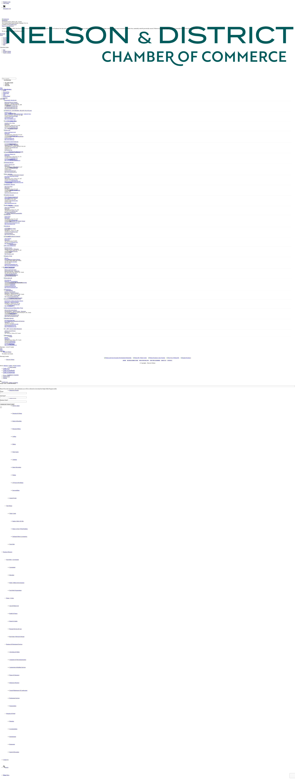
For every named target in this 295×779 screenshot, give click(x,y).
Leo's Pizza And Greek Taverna (11, 176)
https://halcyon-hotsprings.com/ (11, 316)
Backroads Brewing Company (11, 102)
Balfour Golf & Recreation (10, 269)
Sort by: (5, 89)
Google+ (5, 40)
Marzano (6, 258)
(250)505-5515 (14, 158)
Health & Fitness (16, 311)
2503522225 (12, 341)
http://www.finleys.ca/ (9, 139)
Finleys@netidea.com (9, 138)
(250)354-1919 (14, 168)
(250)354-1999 (14, 126)
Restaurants (5, 20)
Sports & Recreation (18, 114)
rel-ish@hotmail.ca (9, 233)
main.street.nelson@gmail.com (11, 192)
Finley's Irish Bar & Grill (10, 132)
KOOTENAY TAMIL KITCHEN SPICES (14, 301)
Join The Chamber (155, 360)
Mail (4, 44)
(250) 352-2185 (14, 324)
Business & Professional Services (14, 644)
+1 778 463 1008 (16, 295)
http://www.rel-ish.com (10, 234)
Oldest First (6, 93)
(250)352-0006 (14, 116)
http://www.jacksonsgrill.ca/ (11, 172)
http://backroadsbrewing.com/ (11, 108)
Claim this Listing (4, 47)
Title (4, 94)
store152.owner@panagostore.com (12, 222)
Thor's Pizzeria (8, 238)
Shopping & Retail (10, 713)
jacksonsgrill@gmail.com (10, 170)
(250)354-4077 (14, 251)
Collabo (10, 365)
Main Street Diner (8, 186)
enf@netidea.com (8, 150)
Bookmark (2, 33)
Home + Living (10, 598)
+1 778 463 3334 (16, 304)
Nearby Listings (7, 52)
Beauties (6, 337)
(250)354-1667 (14, 211)
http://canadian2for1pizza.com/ (11, 128)
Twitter (5, 39)
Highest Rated (6, 96)
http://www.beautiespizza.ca (11, 345)
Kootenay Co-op (8, 247)
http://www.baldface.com (10, 118)
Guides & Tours (27, 114)
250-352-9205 (14, 261)
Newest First (6, 92)
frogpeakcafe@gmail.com (10, 286)
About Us (163, 360)
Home (124, 360)
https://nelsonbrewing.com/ (10, 203)
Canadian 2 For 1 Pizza (10, 123)
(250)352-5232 (14, 231)
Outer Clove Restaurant (10, 207)
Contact (169, 360)
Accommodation (14, 281)
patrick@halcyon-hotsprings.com (12, 315)
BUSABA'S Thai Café (9, 320)
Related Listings (7, 51)
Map (4, 50)
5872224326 (12, 342)
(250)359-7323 (14, 147)
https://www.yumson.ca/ (8, 26)
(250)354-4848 (14, 190)
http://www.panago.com (10, 224)
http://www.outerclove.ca (10, 212)
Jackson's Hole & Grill (9, 164)
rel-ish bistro (7, 228)
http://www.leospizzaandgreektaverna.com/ (14, 182)
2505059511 (12, 285)
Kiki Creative (17, 365)
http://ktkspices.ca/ (9, 305)
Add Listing (6, 3)
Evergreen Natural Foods (10, 143)
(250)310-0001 (14, 220)
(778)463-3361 (14, 106)
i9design (6, 365)
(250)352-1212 (14, 242)
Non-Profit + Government (12, 559)
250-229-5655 (14, 273)
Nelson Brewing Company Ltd (11, 197)
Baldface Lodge (8, 112)
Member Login (6, 2)
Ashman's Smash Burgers (10, 330)
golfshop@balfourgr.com (10, 274)
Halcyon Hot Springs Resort (11, 310)
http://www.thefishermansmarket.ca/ (12, 160)
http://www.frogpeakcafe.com (11, 287)
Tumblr (5, 42)
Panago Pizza (7, 216)
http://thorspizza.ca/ (9, 243)
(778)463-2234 (13, 24)
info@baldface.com (9, 117)
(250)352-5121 (14, 136)
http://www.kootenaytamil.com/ (11, 296)
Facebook (5, 37)
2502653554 (12, 313)
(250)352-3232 (14, 180)
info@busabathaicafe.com (10, 325)
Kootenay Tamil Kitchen (10, 291)
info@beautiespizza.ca (9, 343)
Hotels (6, 114)
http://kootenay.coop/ (9, 253)
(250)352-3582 (14, 200)
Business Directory (132, 360)
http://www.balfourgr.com (10, 275)
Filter (1, 88)
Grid (1, 98)
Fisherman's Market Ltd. (10, 154)
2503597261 (12, 283)
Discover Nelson (10, 359)
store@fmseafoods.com (10, 159)
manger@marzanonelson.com (11, 264)
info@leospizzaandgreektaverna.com (13, 181)
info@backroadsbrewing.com (11, 107)
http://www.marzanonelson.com (11, 265)
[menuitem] (149, 2)
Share (1, 35)
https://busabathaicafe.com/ (10, 326)
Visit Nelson (9, 505)
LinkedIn (5, 43)
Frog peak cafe (8, 280)
